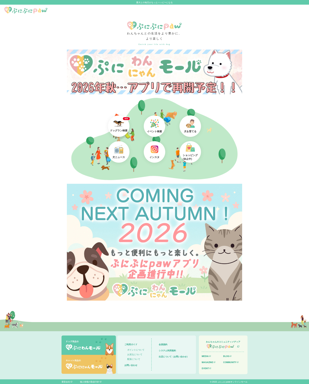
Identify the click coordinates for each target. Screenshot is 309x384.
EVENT (205, 368)
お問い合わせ (130, 365)
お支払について (134, 354)
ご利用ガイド (130, 344)
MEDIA (205, 356)
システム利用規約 (167, 350)
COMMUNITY (229, 362)
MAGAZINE (207, 362)
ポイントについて (135, 349)
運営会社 (66, 381)
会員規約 (163, 344)
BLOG (226, 356)
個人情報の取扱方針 (89, 381)
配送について (133, 358)
